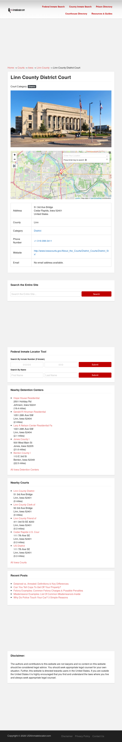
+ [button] (15, 155)
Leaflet (77, 198)
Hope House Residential (27, 398)
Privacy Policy (82, 736)
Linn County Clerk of (24, 504)
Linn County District (24, 491)
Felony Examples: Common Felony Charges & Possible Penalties (48, 590)
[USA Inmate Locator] (16, 11)
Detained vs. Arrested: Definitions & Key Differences (41, 583)
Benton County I (22, 453)
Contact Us (98, 736)
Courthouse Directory (76, 13)
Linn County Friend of (25, 518)
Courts (21, 67)
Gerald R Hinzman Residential (30, 411)
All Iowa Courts (19, 562)
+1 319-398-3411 (43, 240)
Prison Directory (104, 6)
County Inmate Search (80, 6)
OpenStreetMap (96, 198)
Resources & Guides (102, 13)
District (32, 86)
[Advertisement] (61, 41)
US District (19, 545)
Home (11, 67)
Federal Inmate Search (53, 6)
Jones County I (21, 439)
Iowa (30, 67)
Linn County (43, 67)
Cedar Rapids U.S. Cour (26, 532)
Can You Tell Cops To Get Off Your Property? (37, 587)
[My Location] (86, 160)
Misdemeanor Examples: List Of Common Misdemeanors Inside (47, 594)
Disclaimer (67, 736)
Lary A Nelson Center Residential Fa (33, 425)
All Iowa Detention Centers (25, 469)
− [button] (15, 159)
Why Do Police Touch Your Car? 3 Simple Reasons (41, 597)
